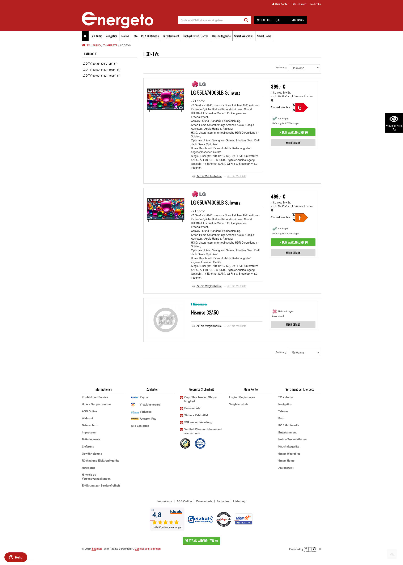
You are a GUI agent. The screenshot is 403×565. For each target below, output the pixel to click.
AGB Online (89, 411)
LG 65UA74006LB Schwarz (215, 202)
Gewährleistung (92, 453)
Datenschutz (90, 425)
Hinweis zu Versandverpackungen (96, 476)
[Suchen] (246, 20)
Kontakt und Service (95, 397)
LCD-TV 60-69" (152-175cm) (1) (101, 75)
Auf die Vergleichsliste (209, 176)
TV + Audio (96, 36)
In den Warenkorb (292, 132)
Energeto (97, 549)
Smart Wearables (244, 36)
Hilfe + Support (299, 3)
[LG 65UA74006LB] (302, 217)
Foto (135, 36)
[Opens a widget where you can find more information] (15, 557)
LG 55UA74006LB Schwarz (215, 92)
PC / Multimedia (150, 36)
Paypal (144, 397)
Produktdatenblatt (281, 107)
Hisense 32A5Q (205, 312)
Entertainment (171, 36)
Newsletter (88, 468)
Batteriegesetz (91, 439)
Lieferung (88, 446)
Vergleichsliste (238, 404)
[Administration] (320, 549)
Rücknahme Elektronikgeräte (100, 460)
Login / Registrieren (242, 397)
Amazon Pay (148, 418)
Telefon (125, 36)
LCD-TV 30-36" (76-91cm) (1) (99, 63)
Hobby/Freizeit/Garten (195, 36)
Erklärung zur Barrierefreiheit (101, 485)
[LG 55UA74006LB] (302, 107)
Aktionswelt (285, 468)
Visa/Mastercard (150, 404)
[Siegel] (200, 443)
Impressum (89, 432)
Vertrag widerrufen (200, 540)
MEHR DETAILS (293, 143)
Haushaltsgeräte (221, 36)
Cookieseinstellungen (148, 549)
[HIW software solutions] (310, 549)
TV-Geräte (110, 45)
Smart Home (264, 36)
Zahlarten (223, 501)
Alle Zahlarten (140, 426)
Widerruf (87, 418)
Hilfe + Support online (96, 404)
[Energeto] (130, 20)
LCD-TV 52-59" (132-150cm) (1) (101, 70)
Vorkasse (146, 412)
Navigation (112, 36)
